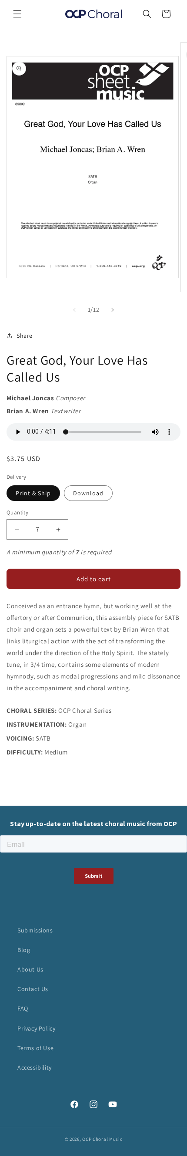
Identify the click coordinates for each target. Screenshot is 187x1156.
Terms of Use (35, 1048)
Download (88, 493)
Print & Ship (33, 493)
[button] (17, 13)
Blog (23, 950)
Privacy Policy (36, 1028)
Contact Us (32, 989)
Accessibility (34, 1067)
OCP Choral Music (102, 1139)
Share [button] (25, 335)
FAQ (22, 1008)
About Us (30, 969)
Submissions (35, 930)
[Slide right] (112, 309)
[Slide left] (74, 309)
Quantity (17, 512)
